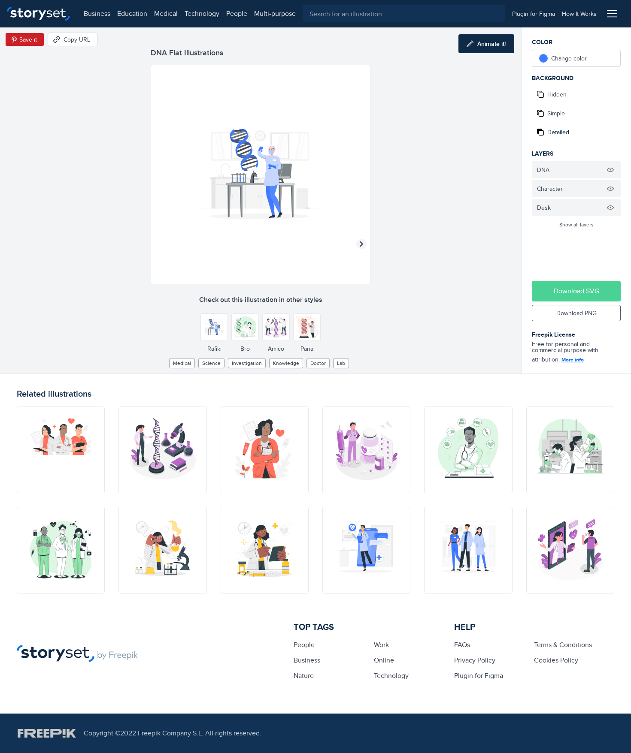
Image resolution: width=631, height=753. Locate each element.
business (97, 13)
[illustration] (61, 450)
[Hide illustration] (610, 170)
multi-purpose (275, 13)
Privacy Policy (474, 660)
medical (166, 13)
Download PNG (576, 313)
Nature (304, 676)
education (132, 13)
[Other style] (214, 327)
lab (341, 363)
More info (572, 359)
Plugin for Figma (478, 676)
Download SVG (576, 291)
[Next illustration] (361, 244)
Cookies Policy (556, 660)
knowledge (286, 363)
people (236, 13)
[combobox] (404, 13)
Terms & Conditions (563, 645)
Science (211, 363)
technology (202, 13)
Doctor (318, 363)
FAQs (462, 645)
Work (381, 645)
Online (384, 660)
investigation (247, 363)
